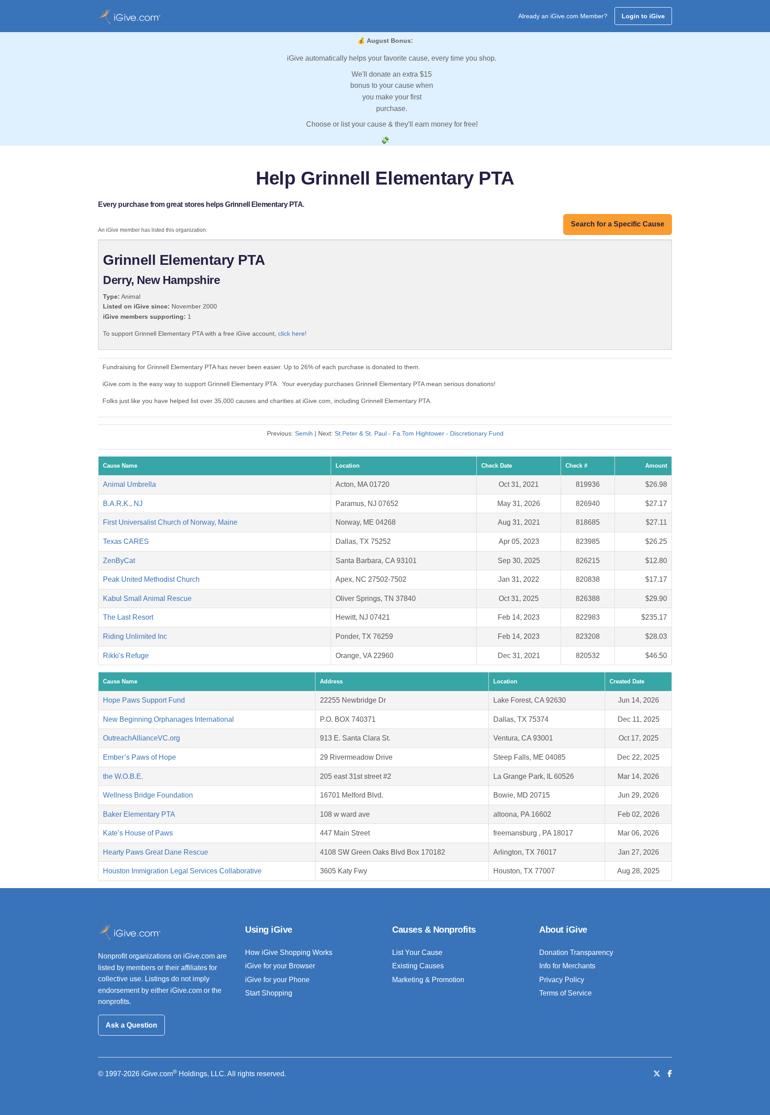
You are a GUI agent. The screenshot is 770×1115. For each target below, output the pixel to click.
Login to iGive (643, 16)
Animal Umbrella (129, 484)
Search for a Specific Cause (617, 224)
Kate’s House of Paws (138, 833)
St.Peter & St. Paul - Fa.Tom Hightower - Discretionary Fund (419, 433)
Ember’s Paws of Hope (139, 757)
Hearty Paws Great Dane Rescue (155, 852)
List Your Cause (417, 952)
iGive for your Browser (280, 966)
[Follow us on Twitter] (656, 1074)
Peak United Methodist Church (151, 579)
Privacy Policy (561, 979)
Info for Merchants (567, 966)
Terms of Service (565, 993)
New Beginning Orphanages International (168, 719)
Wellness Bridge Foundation (148, 795)
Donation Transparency (576, 952)
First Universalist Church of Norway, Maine (170, 522)
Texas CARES (126, 541)
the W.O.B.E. (123, 776)
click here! (292, 333)
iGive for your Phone (277, 979)
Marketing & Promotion (428, 979)
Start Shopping (268, 993)
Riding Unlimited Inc (135, 636)
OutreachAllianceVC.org (141, 738)
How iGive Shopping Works (288, 952)
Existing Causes (418, 966)
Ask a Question (131, 1025)
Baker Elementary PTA (139, 814)
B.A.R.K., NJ (123, 503)
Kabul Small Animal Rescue (147, 598)
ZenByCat (119, 560)
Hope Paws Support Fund (144, 700)
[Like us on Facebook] (670, 1074)
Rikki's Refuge (126, 655)
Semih (304, 433)
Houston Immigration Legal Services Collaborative (182, 871)
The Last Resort (128, 617)
